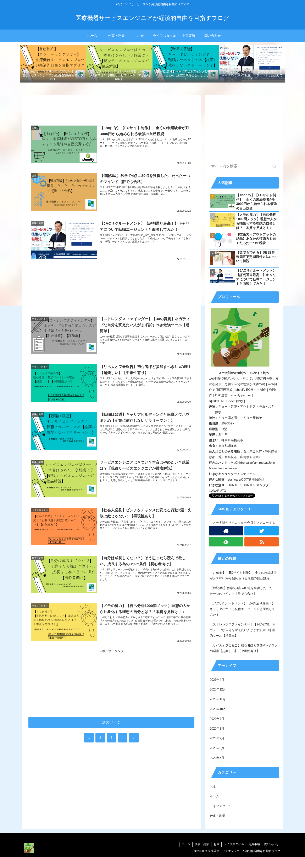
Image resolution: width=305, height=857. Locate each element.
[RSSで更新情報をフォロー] (261, 541)
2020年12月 (218, 689)
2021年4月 (217, 679)
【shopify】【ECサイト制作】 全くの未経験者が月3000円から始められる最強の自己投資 (243, 575)
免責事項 (254, 844)
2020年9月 (217, 718)
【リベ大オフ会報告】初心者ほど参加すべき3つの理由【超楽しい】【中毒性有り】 (243, 648)
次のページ (111, 722)
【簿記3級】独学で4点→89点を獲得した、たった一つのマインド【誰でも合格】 (243, 590)
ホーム (214, 796)
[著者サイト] (226, 530)
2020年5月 (217, 758)
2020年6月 (217, 748)
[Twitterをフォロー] (261, 530)
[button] (274, 166)
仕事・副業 (217, 816)
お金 (213, 786)
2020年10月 (218, 709)
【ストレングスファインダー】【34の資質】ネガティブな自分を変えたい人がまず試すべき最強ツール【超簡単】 (242, 630)
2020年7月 (217, 738)
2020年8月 (217, 728)
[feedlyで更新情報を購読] (226, 541)
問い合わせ (271, 844)
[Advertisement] (111, 108)
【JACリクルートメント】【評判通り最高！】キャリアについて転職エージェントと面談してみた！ (242, 609)
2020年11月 (218, 699)
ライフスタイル (221, 806)
